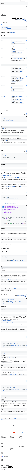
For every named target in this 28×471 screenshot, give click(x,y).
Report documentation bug (22, 447)
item (11, 40)
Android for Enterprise (3, 437)
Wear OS (20, 437)
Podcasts (2, 443)
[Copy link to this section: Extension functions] (10, 248)
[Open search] (17, 0)
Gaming (11, 436)
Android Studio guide (12, 447)
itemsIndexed (20, 85)
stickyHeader (13, 57)
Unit (2, 40)
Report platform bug (21, 446)
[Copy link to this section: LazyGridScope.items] (9, 251)
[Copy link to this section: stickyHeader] (6, 192)
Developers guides (12, 448)
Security (2, 438)
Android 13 (2, 451)
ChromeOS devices (21, 438)
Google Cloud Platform (3, 461)
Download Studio (12, 450)
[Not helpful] (26, 6)
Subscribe (10, 467)
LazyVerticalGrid (12, 32)
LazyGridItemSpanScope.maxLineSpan (10, 203)
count (13, 55)
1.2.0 (26, 21)
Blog (1, 442)
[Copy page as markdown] (25, 18)
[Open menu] (1, 1)
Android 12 (2, 452)
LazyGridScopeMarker (5, 27)
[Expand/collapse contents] (5, 8)
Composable (14, 58)
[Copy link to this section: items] (3, 150)
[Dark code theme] (26, 26)
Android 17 (2, 446)
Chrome (2, 459)
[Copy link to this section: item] (3, 113)
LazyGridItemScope (13, 53)
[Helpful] (25, 6)
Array (14, 67)
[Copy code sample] (26, 205)
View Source (24, 20)
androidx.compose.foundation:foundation (22, 19)
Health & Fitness (12, 438)
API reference (3, 3)
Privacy (2, 465)
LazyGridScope (9, 28)
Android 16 (2, 447)
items (11, 48)
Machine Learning (12, 437)
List (14, 97)
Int (14, 49)
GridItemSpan (12, 42)
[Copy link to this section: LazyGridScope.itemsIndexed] (11, 336)
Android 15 (2, 448)
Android (2, 436)
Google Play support (21, 448)
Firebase (2, 460)
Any (16, 43)
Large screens (20, 436)
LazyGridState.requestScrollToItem (7, 175)
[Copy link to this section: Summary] (5, 35)
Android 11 (2, 453)
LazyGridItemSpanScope (17, 41)
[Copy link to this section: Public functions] (8, 110)
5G (10, 442)
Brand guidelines (8, 465)
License (4, 465)
